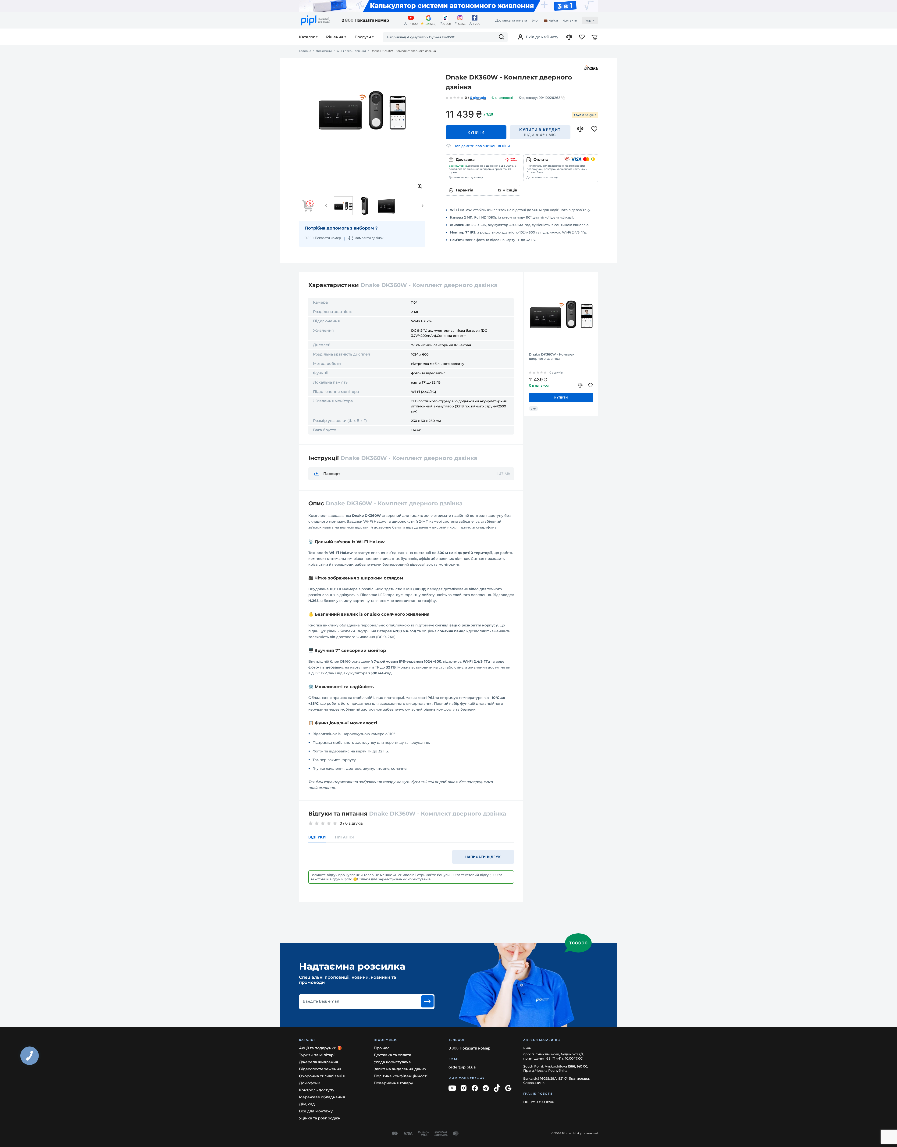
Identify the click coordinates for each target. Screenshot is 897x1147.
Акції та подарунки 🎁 (320, 1048)
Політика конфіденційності (401, 1076)
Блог (535, 20)
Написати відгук (483, 857)
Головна (305, 51)
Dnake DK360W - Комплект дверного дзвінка (552, 356)
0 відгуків (478, 98)
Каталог (307, 37)
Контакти (569, 20)
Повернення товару (393, 1083)
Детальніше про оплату (542, 177)
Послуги (363, 37)
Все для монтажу (316, 1111)
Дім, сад (307, 1104)
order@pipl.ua (462, 1067)
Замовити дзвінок (369, 238)
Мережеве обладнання (322, 1097)
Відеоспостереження (320, 1069)
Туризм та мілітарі (317, 1055)
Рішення (334, 37)
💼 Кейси (551, 20)
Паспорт (331, 473)
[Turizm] (448, 6)
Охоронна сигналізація (322, 1076)
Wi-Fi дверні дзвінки (351, 51)
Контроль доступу (316, 1090)
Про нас (381, 1048)
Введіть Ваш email (321, 1001)
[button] (326, 206)
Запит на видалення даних (400, 1069)
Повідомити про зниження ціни (481, 145)
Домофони (324, 51)
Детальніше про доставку (466, 177)
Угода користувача (392, 1062)
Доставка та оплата (511, 20)
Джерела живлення (318, 1062)
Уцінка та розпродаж (319, 1118)
